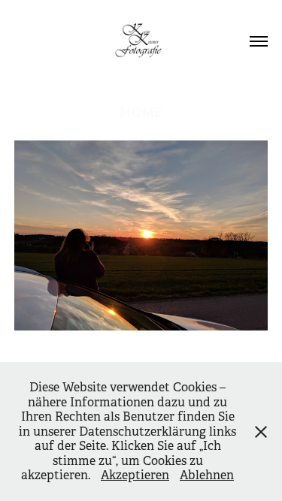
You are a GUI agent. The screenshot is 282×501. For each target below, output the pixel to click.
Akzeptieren (135, 475)
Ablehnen (207, 475)
